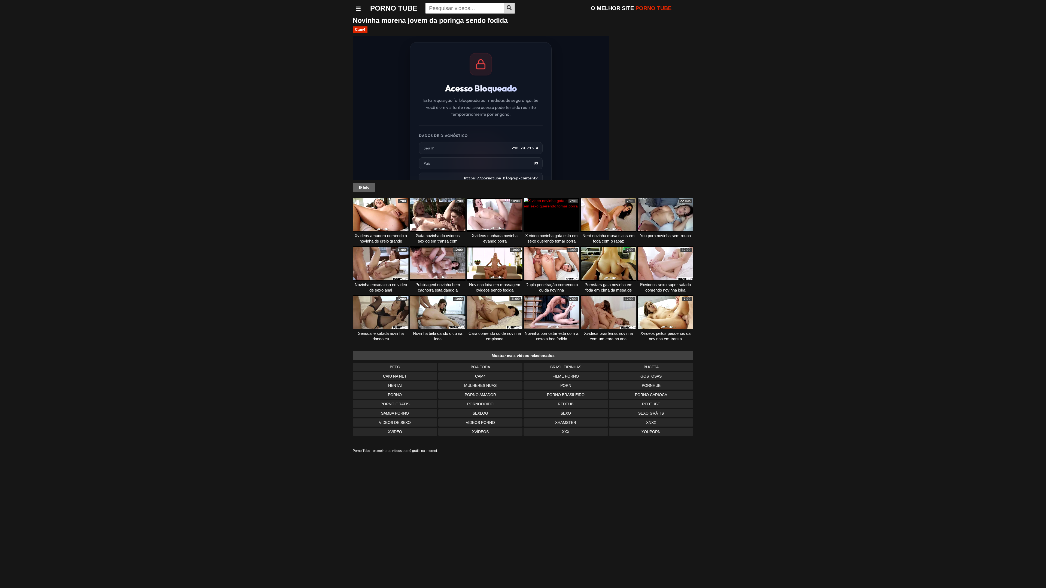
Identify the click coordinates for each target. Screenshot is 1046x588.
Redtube (651, 404)
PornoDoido (480, 404)
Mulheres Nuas (480, 385)
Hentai (395, 385)
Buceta (651, 367)
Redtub (565, 404)
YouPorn (651, 432)
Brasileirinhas (565, 367)
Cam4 (360, 29)
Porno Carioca (651, 395)
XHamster (565, 422)
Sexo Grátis (651, 413)
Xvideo (395, 432)
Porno (395, 395)
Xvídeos (480, 432)
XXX (565, 432)
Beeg (395, 367)
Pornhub (651, 385)
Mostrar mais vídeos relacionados (523, 355)
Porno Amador (480, 395)
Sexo (566, 413)
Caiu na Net (395, 376)
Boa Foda (480, 367)
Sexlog (480, 413)
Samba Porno (395, 413)
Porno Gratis (395, 404)
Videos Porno (480, 422)
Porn (565, 385)
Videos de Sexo (395, 422)
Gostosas (651, 376)
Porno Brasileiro (566, 395)
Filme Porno (565, 376)
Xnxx (651, 422)
